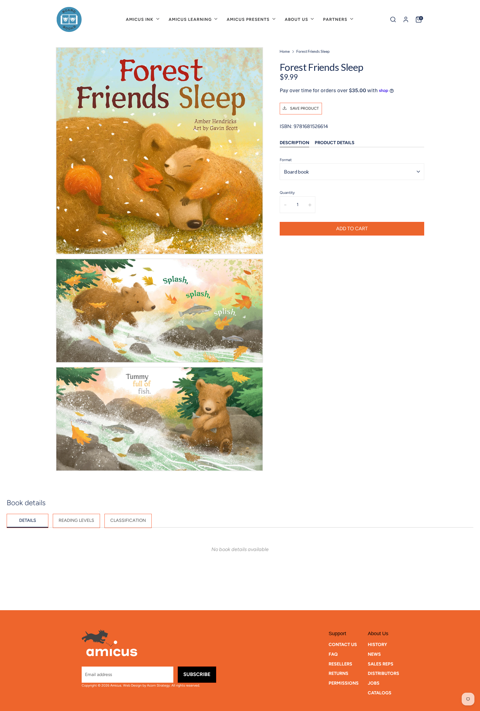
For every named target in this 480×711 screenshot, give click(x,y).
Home (285, 51)
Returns (338, 673)
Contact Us (343, 644)
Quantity (287, 192)
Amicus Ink (140, 19)
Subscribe (197, 674)
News (374, 654)
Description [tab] (294, 142)
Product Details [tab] (334, 142)
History (377, 644)
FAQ (333, 654)
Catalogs (379, 692)
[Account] (406, 19)
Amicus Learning (191, 19)
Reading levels (76, 520)
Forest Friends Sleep (313, 51)
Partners (336, 19)
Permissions (344, 683)
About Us (297, 19)
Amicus (115, 685)
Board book (296, 171)
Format (286, 159)
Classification (128, 520)
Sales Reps (380, 664)
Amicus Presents (249, 19)
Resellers (340, 664)
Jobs (373, 683)
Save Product (304, 108)
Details (27, 520)
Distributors (383, 673)
